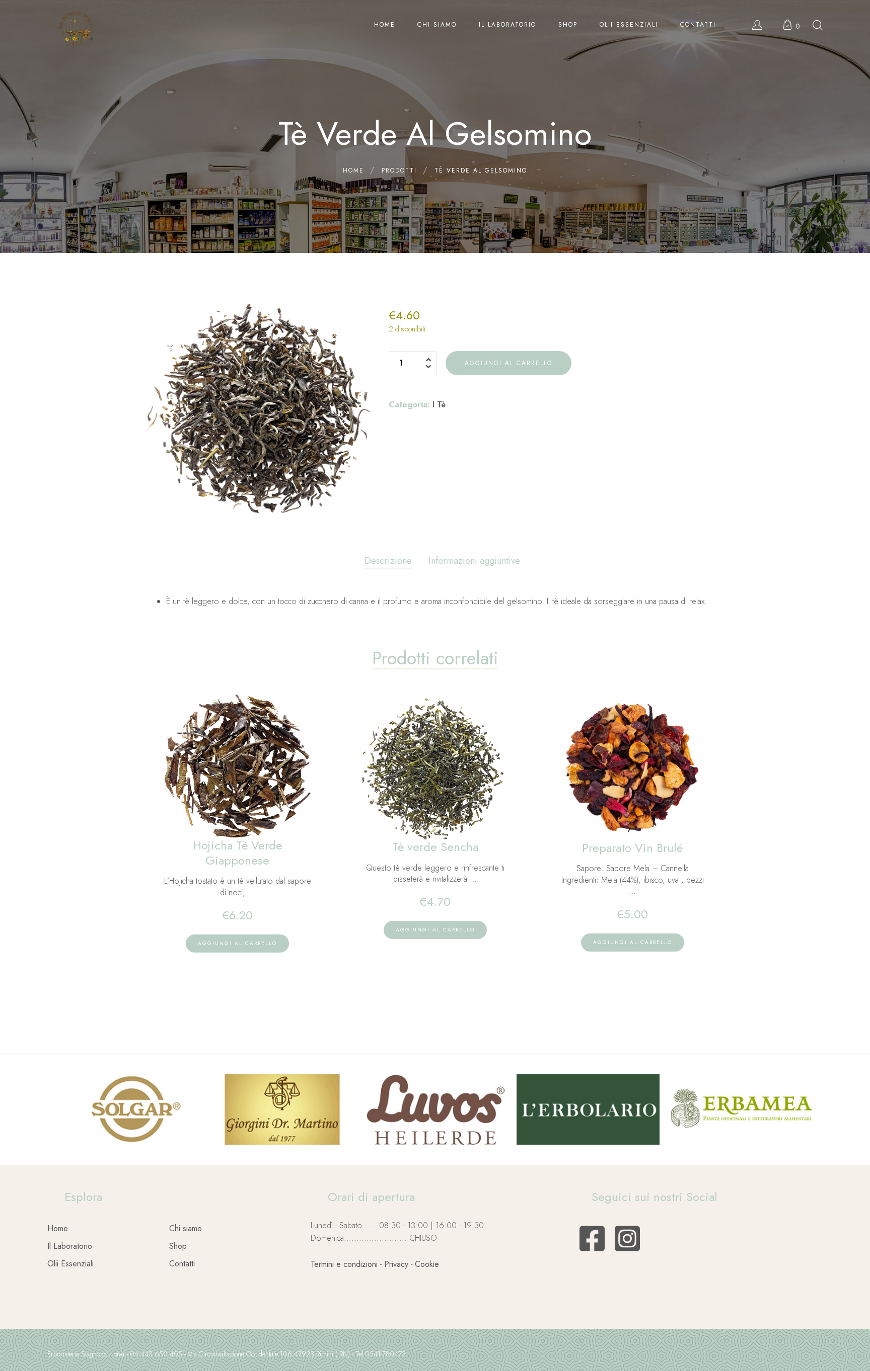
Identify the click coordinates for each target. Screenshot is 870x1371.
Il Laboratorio (69, 1246)
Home (57, 1228)
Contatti (182, 1263)
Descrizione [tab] (388, 560)
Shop (178, 1246)
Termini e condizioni (344, 1264)
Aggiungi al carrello (508, 363)
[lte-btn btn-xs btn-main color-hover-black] (237, 943)
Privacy (396, 1264)
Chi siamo (185, 1228)
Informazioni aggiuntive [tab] (474, 560)
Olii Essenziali (70, 1263)
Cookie (427, 1264)
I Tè (439, 404)
